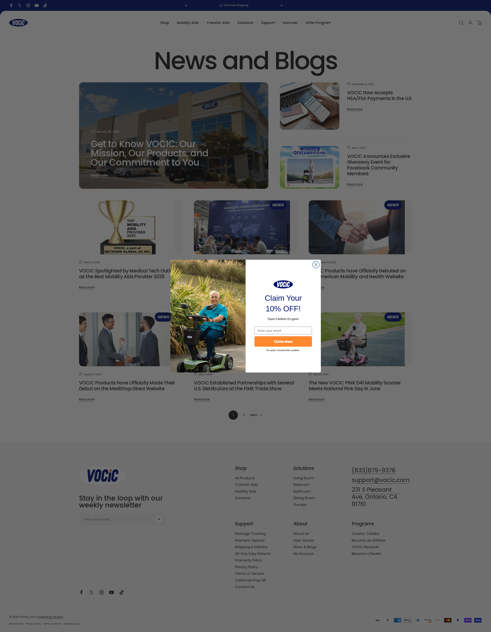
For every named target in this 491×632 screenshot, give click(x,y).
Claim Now (283, 341)
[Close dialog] (316, 264)
